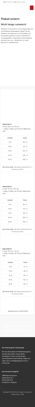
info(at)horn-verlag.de (21, 2)
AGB (22, 394)
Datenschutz (15, 394)
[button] (31, 2)
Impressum (28, 392)
